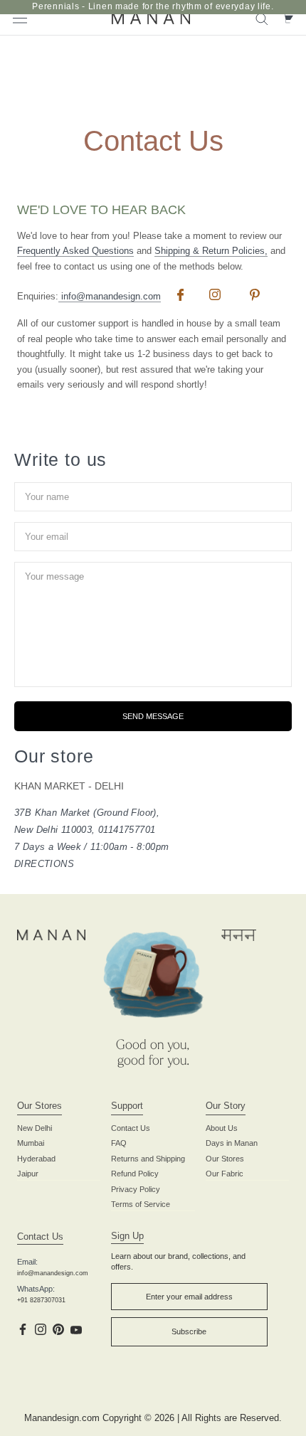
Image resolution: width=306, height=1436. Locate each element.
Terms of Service (140, 1204)
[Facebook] (22, 1328)
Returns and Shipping (148, 1158)
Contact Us (130, 1128)
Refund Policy (135, 1173)
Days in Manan (232, 1143)
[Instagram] (40, 1328)
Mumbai (30, 1143)
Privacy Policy (135, 1189)
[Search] (261, 18)
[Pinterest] (58, 1328)
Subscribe (189, 1331)
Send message (153, 716)
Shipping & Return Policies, (211, 250)
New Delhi (34, 1128)
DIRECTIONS (44, 863)
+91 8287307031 (41, 1300)
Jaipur (27, 1173)
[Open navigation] (20, 17)
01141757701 (126, 829)
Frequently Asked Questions (75, 250)
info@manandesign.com (109, 296)
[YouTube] (76, 1328)
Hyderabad (36, 1158)
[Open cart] (287, 18)
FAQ (119, 1143)
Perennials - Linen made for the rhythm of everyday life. (152, 6)
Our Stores (225, 1158)
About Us (222, 1128)
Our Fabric (224, 1173)
